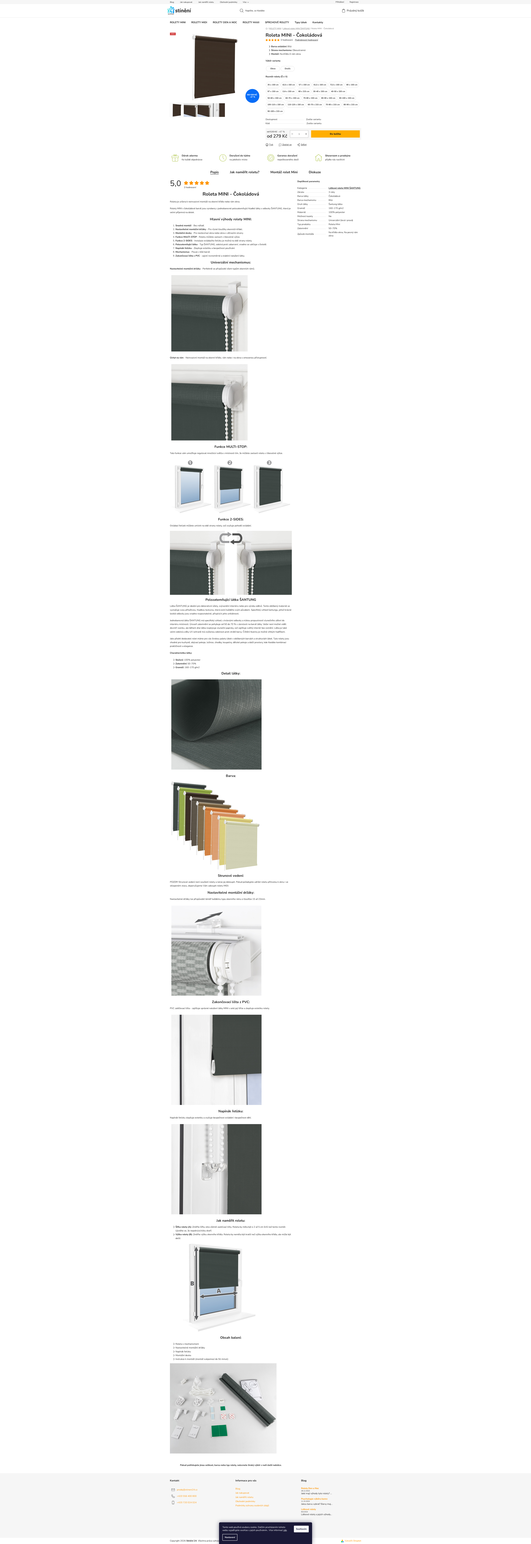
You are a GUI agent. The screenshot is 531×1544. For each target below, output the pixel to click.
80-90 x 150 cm (328, 97)
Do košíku (335, 133)
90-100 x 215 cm (275, 110)
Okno (273, 68)
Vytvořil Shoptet (353, 1540)
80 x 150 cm (352, 84)
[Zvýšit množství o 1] (306, 133)
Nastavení (230, 1537)
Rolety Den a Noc (310, 1488)
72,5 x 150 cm (336, 84)
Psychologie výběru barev (314, 1499)
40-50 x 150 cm (338, 91)
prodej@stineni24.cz (187, 1489)
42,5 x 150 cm (288, 84)
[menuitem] (177, 22)
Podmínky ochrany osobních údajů (252, 1505)
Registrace (354, 2)
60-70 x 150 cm (292, 97)
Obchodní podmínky (228, 2)
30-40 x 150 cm (320, 91)
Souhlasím (301, 1529)
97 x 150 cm (273, 91)
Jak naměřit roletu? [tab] (244, 172)
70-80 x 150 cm (310, 97)
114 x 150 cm (288, 91)
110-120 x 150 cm (295, 104)
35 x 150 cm (273, 84)
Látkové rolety (308, 1509)
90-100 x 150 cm (347, 97)
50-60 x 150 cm (274, 97)
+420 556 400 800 (187, 1496)
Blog (172, 2)
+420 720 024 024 (187, 1502)
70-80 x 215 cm (332, 104)
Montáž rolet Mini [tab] (284, 172)
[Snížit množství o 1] (292, 133)
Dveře (287, 68)
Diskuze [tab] (315, 172)
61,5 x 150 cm (320, 84)
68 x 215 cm (304, 91)
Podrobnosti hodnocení (306, 40)
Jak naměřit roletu (206, 2)
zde (285, 1530)
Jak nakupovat (186, 2)
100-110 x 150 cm (275, 104)
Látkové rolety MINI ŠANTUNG (345, 188)
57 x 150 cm (304, 84)
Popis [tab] (214, 172)
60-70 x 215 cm (314, 104)
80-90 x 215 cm (350, 104)
